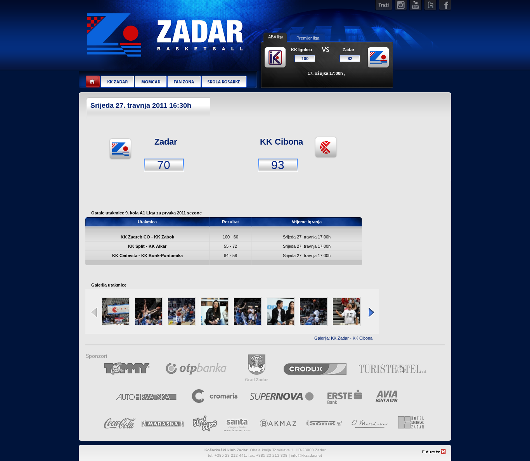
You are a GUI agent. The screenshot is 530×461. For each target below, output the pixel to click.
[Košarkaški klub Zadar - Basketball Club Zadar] (164, 31)
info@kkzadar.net (306, 455)
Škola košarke (224, 82)
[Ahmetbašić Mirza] (247, 311)
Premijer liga (307, 38)
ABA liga (275, 37)
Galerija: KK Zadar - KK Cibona (343, 338)
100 (304, 58)
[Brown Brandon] (313, 311)
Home (93, 82)
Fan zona (184, 82)
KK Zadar (117, 82)
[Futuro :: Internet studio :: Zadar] (434, 453)
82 (350, 58)
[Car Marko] (148, 311)
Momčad (150, 82)
